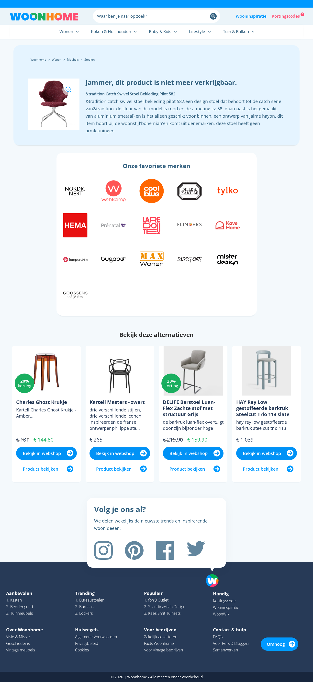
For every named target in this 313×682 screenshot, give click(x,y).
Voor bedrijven (160, 630)
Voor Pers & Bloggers (231, 643)
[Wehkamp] (113, 190)
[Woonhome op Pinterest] (134, 550)
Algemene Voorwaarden (96, 636)
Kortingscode (224, 600)
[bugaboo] (113, 259)
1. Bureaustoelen (89, 600)
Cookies (82, 650)
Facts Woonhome (159, 643)
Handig (221, 594)
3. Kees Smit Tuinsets (162, 613)
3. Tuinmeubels (19, 613)
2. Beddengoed (19, 606)
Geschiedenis (18, 643)
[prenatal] (113, 224)
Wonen (56, 59)
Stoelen (89, 59)
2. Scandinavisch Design (164, 606)
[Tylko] (227, 190)
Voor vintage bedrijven (163, 650)
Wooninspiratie (251, 16)
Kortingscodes (286, 15)
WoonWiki (221, 614)
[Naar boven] (214, 573)
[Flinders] (189, 224)
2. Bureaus (84, 606)
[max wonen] (151, 259)
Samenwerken (225, 650)
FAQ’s (218, 636)
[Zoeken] (213, 16)
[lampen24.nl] (75, 259)
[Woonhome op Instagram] (103, 550)
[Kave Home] (227, 224)
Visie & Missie (18, 636)
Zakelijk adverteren (160, 636)
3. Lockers (84, 613)
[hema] (75, 224)
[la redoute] (151, 224)
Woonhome (38, 59)
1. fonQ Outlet (156, 600)
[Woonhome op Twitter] (196, 550)
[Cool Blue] (151, 190)
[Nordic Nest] (75, 190)
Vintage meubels (20, 650)
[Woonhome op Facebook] (165, 550)
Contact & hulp (229, 630)
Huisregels (87, 630)
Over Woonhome (24, 630)
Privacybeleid (86, 643)
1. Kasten (14, 600)
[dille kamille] (189, 190)
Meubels (73, 59)
